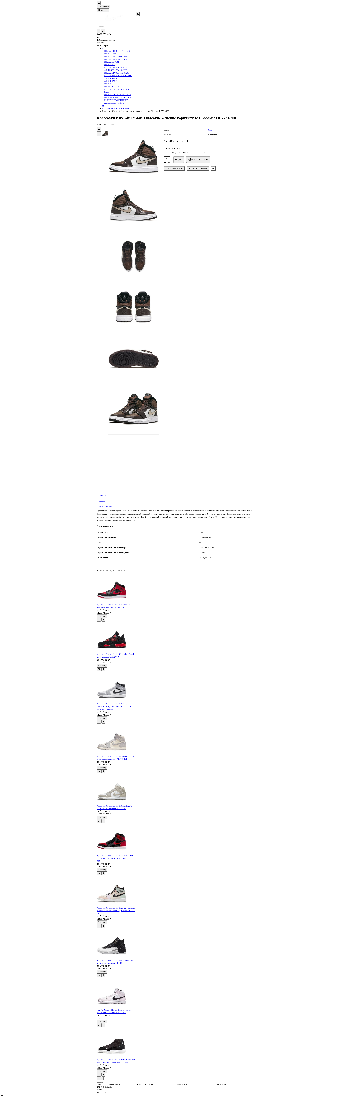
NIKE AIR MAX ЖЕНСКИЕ (115, 59)
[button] (99, 129)
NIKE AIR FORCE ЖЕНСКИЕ (116, 73)
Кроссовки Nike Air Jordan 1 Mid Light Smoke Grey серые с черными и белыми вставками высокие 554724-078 (115, 706)
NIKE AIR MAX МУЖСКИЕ (116, 57)
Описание (103, 495)
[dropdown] (99, 3)
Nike (210, 130)
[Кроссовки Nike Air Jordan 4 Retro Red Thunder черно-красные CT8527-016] (116, 637)
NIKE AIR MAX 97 (112, 54)
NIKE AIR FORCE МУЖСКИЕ (117, 51)
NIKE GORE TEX (111, 87)
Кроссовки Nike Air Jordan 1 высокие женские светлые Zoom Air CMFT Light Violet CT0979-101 (116, 910)
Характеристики (105, 506)
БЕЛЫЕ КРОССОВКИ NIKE (116, 100)
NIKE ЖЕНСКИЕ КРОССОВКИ (117, 97)
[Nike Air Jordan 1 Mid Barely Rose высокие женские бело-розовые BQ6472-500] (116, 993)
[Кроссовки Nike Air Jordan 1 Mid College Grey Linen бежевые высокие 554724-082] (116, 789)
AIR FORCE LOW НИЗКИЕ (115, 70)
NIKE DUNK (109, 65)
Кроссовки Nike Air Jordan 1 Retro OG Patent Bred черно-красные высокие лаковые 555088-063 (116, 858)
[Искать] (103, 31)
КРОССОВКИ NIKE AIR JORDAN (118, 76)
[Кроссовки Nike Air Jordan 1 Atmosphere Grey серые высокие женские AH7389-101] (116, 739)
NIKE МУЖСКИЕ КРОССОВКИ (117, 95)
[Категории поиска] (138, 14)
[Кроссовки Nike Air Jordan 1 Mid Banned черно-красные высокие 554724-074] (116, 587)
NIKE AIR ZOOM (111, 62)
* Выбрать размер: (173, 148)
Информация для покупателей (109, 1084)
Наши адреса (221, 1084)
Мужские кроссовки (145, 1084)
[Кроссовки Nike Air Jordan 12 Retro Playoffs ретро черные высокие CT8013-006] (116, 943)
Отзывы (102, 501)
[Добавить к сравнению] (103, 620)
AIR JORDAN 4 (110, 81)
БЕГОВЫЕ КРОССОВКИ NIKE (117, 89)
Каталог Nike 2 (183, 1084)
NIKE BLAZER (110, 84)
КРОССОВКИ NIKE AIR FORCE (117, 67)
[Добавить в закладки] (99, 620)
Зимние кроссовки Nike (114, 103)
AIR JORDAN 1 (110, 78)
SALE (106, 92)
